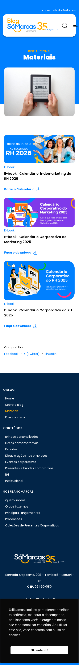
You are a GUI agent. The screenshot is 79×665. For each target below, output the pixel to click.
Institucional (14, 481)
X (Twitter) (32, 354)
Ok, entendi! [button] (39, 650)
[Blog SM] (32, 25)
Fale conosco (15, 417)
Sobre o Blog (14, 405)
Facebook (11, 354)
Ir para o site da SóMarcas (59, 10)
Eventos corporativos (20, 462)
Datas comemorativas (21, 443)
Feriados (11, 449)
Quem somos (15, 500)
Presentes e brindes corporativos (29, 468)
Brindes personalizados (21, 437)
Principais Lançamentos (22, 513)
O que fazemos (16, 506)
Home (9, 398)
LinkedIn (51, 354)
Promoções (13, 519)
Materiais (11, 411)
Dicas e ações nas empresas (26, 455)
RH (7, 474)
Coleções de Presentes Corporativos (32, 525)
